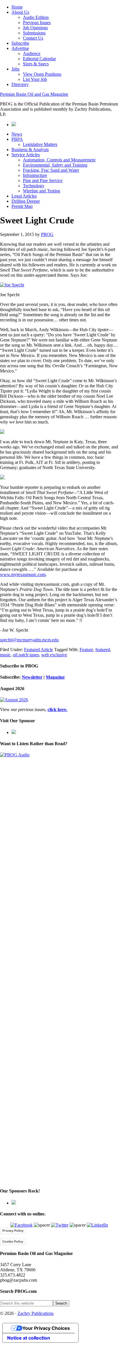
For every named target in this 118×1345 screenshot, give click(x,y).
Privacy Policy (12, 1231)
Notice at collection (28, 1338)
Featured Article (38, 649)
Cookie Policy (12, 1241)
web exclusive (54, 654)
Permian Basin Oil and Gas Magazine (34, 94)
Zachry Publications (35, 1313)
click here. (57, 709)
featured (102, 649)
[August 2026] (14, 699)
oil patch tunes (26, 654)
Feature (86, 649)
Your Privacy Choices (46, 1328)
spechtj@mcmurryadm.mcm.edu (29, 639)
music (5, 654)
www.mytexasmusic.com (23, 574)
